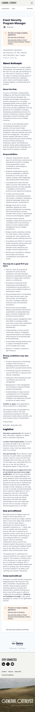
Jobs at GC (18, 671)
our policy (6, 598)
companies (5, 8)
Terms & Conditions (8, 675)
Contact (4, 671)
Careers (10, 671)
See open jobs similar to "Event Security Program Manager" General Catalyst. (19, 41)
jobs (13, 8)
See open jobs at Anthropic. (16, 37)
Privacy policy (13, 648)
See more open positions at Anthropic (17, 629)
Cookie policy (22, 648)
